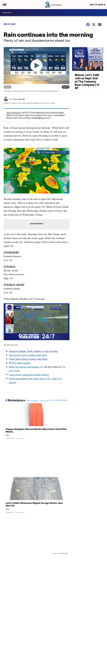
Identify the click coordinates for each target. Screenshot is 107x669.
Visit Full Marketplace (58, 400)
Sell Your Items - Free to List (37, 401)
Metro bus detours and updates (24, 366)
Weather (9, 24)
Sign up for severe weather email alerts (28, 355)
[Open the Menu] (4, 4)
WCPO (12, 362)
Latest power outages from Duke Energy (29, 374)
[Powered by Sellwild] (63, 553)
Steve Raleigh (19, 99)
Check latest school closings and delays (28, 359)
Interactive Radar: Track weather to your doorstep (33, 351)
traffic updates (23, 362)
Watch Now (97, 4)
